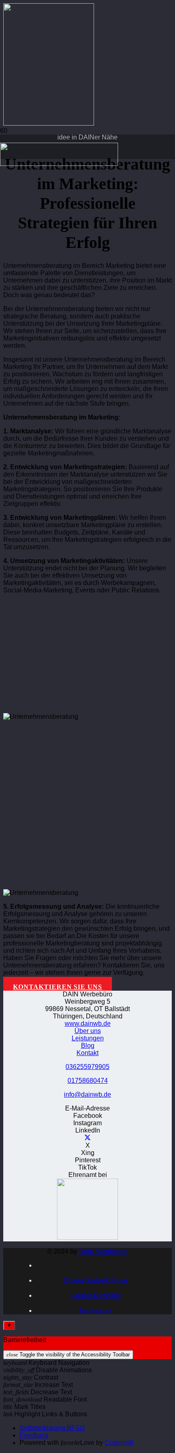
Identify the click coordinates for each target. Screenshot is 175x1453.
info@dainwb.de (87, 1094)
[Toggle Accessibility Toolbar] (9, 1325)
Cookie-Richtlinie (96, 1295)
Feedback (34, 1435)
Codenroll (119, 1442)
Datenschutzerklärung (95, 1280)
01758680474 (88, 1080)
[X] (87, 1138)
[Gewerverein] (87, 1237)
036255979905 (87, 1066)
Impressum (96, 1310)
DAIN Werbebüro (103, 1251)
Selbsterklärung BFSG (52, 1427)
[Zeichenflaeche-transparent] (59, 163)
